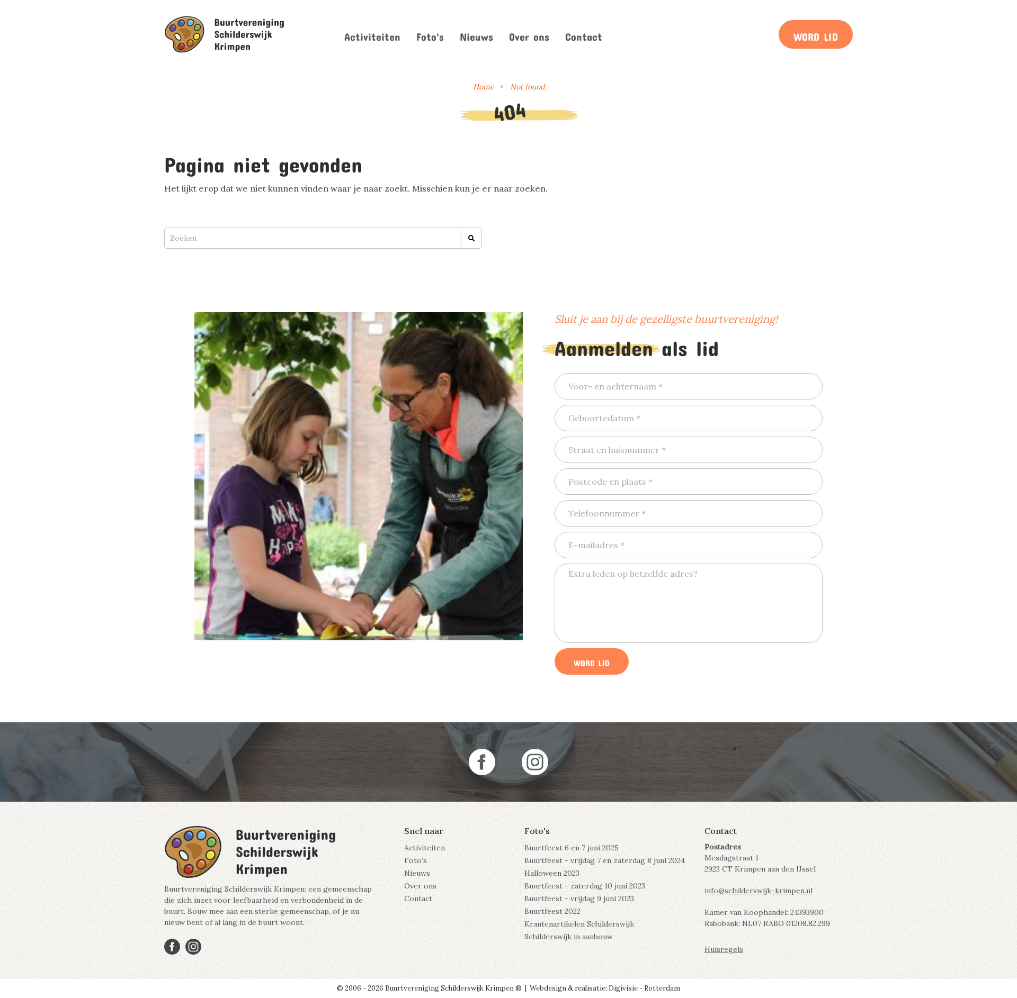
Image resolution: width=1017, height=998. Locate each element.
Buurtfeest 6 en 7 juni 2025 (571, 847)
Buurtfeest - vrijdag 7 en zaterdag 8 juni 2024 (604, 860)
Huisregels (723, 949)
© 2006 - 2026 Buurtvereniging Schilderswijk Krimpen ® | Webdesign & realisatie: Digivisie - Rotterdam (508, 988)
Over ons (529, 34)
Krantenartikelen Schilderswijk (579, 924)
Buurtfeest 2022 (552, 911)
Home (483, 87)
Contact (583, 34)
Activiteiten (372, 34)
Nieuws (476, 34)
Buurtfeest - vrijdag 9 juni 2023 (579, 898)
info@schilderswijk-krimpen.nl (758, 890)
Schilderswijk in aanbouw (568, 936)
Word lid (815, 34)
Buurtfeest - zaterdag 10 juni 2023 (584, 886)
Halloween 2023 (551, 873)
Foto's (430, 34)
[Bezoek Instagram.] (535, 762)
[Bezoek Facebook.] (482, 762)
